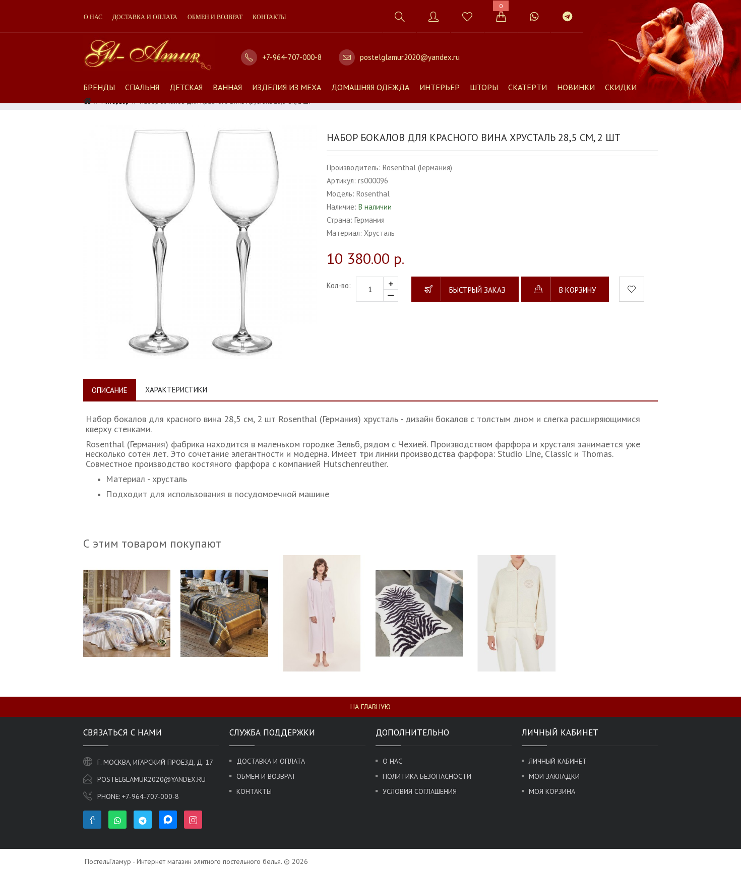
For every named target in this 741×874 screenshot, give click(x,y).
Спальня (142, 87)
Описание (110, 390)
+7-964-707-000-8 (292, 57)
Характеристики (176, 389)
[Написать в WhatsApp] (534, 16)
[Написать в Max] (595, 11)
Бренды (99, 87)
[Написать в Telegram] (567, 16)
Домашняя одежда (370, 87)
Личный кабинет (558, 761)
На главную (370, 706)
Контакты (269, 17)
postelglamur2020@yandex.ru (410, 57)
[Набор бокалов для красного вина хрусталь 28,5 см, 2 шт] (200, 241)
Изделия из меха (286, 87)
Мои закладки (554, 776)
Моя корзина (552, 791)
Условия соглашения (420, 791)
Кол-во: (339, 285)
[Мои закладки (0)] (467, 16)
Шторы (484, 87)
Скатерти (527, 87)
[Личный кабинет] (433, 16)
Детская (186, 87)
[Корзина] (501, 16)
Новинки (576, 87)
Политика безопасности (427, 776)
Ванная (227, 87)
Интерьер (439, 87)
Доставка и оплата (144, 17)
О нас (93, 17)
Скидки (621, 87)
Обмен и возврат (215, 17)
